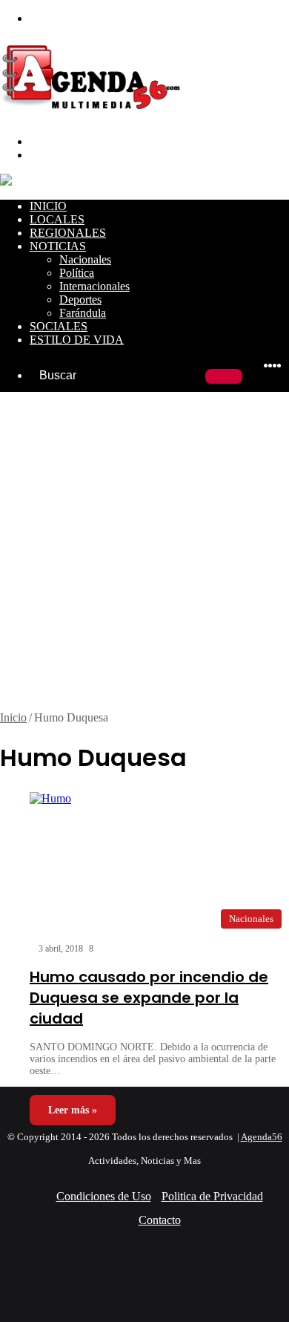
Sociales (58, 326)
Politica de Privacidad (212, 1196)
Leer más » (72, 1110)
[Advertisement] (144, 559)
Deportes (80, 299)
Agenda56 (261, 1136)
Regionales (68, 232)
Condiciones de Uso (103, 1196)
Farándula (82, 313)
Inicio (48, 206)
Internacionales (94, 286)
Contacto (160, 1220)
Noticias (58, 246)
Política (76, 272)
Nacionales (85, 259)
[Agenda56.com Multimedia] (93, 116)
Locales (57, 219)
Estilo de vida (77, 339)
